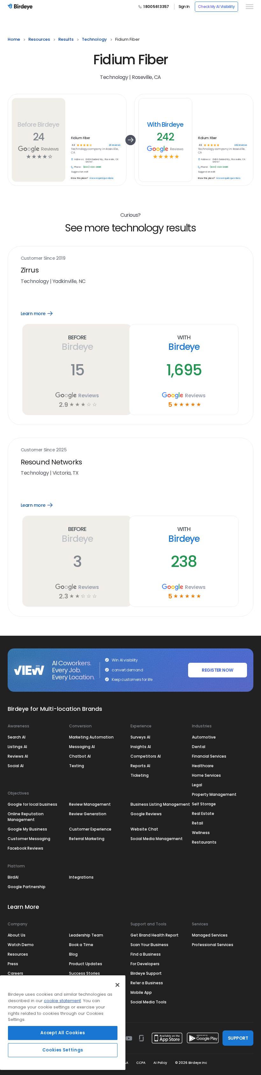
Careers (15, 973)
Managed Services (210, 935)
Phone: (77, 167)
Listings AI (17, 746)
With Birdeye (165, 124)
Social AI (16, 765)
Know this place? (79, 178)
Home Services (206, 775)
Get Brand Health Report (154, 935)
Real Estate (203, 813)
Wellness (201, 832)
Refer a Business (146, 983)
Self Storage (204, 804)
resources (39, 39)
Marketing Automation (91, 737)
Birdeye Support (146, 973)
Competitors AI (145, 756)
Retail (197, 823)
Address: (79, 159)
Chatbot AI (80, 756)
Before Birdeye (38, 124)
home (14, 39)
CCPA (140, 1062)
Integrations (81, 877)
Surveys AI (140, 737)
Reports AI (140, 765)
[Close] (117, 985)
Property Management (214, 794)
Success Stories (84, 973)
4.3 (73, 145)
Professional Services (212, 944)
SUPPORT (238, 1038)
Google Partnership (27, 886)
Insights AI (140, 746)
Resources (18, 954)
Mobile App (141, 992)
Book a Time (81, 944)
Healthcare (203, 765)
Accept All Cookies (62, 1033)
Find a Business (145, 954)
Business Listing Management (160, 804)
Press (13, 963)
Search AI (16, 737)
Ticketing (139, 775)
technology (94, 39)
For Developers (144, 963)
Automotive (204, 737)
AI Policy (160, 1062)
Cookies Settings (62, 1050)
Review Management (90, 804)
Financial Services (209, 756)
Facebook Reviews (25, 848)
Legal (197, 785)
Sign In (184, 7)
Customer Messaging (29, 838)
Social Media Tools (148, 1002)
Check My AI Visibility (216, 6)
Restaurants (204, 842)
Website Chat (144, 829)
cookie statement (62, 1001)
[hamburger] (248, 7)
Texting (76, 765)
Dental (198, 746)
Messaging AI (82, 746)
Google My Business (27, 829)
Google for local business (32, 804)
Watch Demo (21, 944)
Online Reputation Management (26, 816)
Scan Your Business (149, 944)
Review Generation (87, 814)
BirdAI (13, 877)
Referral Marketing (86, 838)
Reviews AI (18, 756)
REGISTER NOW (217, 670)
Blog (73, 954)
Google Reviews (146, 814)
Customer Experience (90, 829)
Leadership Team (86, 935)
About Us (16, 935)
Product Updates (85, 963)
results (66, 39)
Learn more (41, 313)
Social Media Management (156, 838)
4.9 (200, 145)
